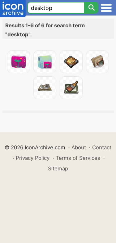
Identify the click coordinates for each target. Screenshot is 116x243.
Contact (101, 147)
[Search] (91, 8)
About (78, 147)
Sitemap (58, 168)
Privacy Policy (32, 158)
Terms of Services (78, 158)
